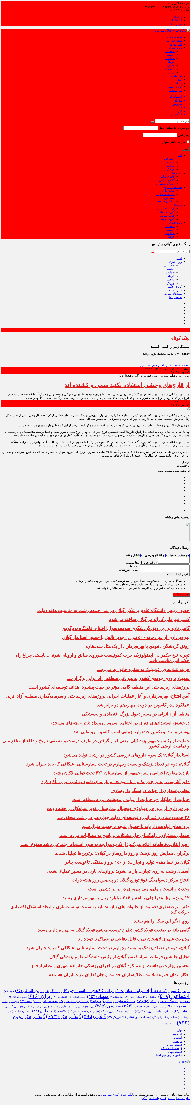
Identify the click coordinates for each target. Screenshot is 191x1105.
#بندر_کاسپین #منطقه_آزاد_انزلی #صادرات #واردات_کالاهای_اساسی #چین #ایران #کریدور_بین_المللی (102, 991)
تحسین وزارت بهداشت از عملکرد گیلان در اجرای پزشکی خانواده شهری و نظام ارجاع (111, 965)
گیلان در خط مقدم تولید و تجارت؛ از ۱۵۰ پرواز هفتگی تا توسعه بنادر (127, 862)
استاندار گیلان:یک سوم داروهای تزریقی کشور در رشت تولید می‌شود (126, 755)
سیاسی (170, 58)
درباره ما (176, 24)
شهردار (90, 1007)
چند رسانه (176, 173)
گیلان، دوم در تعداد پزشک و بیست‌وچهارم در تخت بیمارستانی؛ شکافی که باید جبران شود (108, 763)
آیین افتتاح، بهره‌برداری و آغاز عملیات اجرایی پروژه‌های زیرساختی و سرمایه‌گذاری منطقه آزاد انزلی (98, 696)
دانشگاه (170, 68)
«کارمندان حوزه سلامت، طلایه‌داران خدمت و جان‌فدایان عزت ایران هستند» (119, 974)
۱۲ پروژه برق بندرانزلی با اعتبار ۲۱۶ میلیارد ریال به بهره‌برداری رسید (126, 897)
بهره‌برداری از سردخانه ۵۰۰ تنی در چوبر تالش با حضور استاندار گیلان (126, 637)
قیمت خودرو (174, 1044)
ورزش (170, 72)
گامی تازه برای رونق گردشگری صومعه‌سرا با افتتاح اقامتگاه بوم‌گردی (126, 628)
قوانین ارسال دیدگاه (177, 574)
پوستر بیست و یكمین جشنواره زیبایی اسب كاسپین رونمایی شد (131, 731)
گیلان (179, 79)
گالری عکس (174, 90)
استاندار (150, 996)
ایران (40, 996)
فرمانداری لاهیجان (86, 1011)
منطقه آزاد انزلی (22, 1011)
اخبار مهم (176, 44)
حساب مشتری (165, 183)
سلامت (176, 1006)
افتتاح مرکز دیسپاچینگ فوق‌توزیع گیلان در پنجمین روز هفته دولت (131, 879)
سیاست (135, 1005)
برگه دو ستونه (166, 201)
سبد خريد (169, 197)
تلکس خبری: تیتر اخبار (168, 1055)
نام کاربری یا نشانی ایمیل (174, 127)
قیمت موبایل (174, 1051)
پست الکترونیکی (129, 570)
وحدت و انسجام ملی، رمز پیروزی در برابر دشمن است (139, 888)
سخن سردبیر (174, 40)
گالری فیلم (175, 86)
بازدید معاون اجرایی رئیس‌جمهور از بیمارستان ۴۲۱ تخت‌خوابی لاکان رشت (121, 772)
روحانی (13, 1002)
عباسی (24, 1007)
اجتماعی (169, 51)
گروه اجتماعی (166, 208)
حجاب (184, 1001)
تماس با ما (168, 190)
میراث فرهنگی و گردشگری (162, 1017)
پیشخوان (144, 365)
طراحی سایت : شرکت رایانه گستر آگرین (165, 1098)
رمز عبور (184, 134)
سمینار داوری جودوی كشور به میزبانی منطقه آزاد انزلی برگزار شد (128, 678)
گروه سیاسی (167, 215)
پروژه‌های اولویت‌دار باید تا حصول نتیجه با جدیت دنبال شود (136, 826)
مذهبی (171, 65)
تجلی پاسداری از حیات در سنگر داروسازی (150, 790)
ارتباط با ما (175, 20)
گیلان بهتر (63, 1016)
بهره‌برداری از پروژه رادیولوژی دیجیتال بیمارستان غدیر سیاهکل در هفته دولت (118, 808)
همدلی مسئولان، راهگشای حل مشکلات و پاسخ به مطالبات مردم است (124, 835)
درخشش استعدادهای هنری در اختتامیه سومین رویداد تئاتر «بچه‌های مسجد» (120, 722)
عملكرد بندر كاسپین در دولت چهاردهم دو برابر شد (143, 705)
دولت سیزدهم (71, 1002)
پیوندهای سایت (165, 194)
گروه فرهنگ (167, 219)
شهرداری (78, 1007)
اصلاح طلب (116, 997)
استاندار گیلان (133, 997)
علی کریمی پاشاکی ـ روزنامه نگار (115, 1011)
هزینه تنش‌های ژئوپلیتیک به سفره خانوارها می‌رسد (143, 669)
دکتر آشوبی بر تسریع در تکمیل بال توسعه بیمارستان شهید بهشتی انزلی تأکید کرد (115, 781)
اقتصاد (171, 54)
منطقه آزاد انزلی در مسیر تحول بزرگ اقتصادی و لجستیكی (136, 713)
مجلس (41, 1011)
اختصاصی (176, 76)
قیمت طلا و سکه (171, 1048)
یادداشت (177, 83)
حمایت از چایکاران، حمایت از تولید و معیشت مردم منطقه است (131, 799)
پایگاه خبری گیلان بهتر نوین (118, 1094)
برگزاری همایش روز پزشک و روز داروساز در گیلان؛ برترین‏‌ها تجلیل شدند (122, 853)
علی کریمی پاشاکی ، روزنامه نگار (154, 1011)
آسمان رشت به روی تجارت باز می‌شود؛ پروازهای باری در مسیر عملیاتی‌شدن (118, 871)
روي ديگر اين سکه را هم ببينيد (162, 921)
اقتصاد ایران (77, 997)
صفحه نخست (173, 37)
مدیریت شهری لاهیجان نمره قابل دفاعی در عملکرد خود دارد (134, 938)
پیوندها (178, 16)
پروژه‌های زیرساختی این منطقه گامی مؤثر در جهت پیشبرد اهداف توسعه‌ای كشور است (109, 687)
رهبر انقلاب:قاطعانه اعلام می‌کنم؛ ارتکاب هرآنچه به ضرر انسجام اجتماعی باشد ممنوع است (105, 844)
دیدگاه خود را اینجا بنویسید (141, 562)
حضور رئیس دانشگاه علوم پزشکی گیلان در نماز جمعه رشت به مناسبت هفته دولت (113, 610)
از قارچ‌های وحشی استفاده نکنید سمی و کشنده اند (127, 385)
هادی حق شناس (133, 1017)
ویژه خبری (175, 47)
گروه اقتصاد (167, 212)
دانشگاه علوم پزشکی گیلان (157, 1001)
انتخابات (60, 996)
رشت (25, 1001)
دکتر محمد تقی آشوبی (48, 1001)
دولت (84, 1001)
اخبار (179, 155)
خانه (179, 1030)
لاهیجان (58, 1011)
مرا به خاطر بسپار (174, 141)
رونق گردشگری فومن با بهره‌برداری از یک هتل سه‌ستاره (138, 646)
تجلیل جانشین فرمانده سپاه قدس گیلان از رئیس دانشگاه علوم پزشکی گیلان (119, 956)
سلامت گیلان (158, 1006)
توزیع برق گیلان (17, 997)
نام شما (134, 566)
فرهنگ (170, 61)
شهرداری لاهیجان (39, 1007)
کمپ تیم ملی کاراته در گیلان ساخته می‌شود (149, 619)
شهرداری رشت (59, 1006)
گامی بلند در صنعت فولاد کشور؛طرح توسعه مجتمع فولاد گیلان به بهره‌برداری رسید (114, 929)
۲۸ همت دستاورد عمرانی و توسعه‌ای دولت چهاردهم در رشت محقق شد (123, 817)
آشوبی (9, 991)
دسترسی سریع (173, 187)
